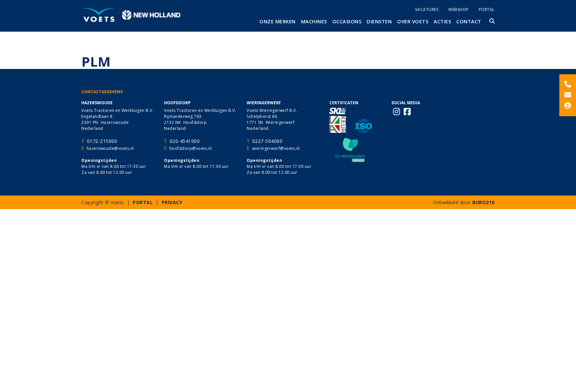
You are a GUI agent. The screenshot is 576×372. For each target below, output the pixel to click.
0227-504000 (267, 141)
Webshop (458, 9)
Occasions (347, 21)
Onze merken (277, 21)
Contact (468, 21)
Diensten (379, 21)
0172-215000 (102, 141)
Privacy (172, 202)
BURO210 (483, 202)
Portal (487, 9)
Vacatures (427, 9)
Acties (442, 21)
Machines (314, 21)
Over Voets (412, 21)
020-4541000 (185, 141)
